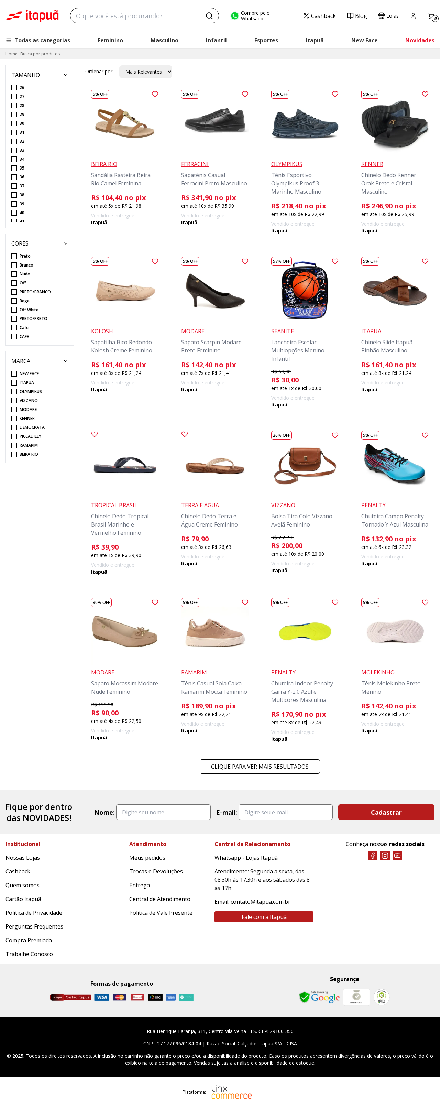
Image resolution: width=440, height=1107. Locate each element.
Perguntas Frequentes (34, 926)
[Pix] (186, 997)
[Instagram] (385, 855)
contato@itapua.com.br (260, 901)
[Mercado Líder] (356, 997)
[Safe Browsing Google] (319, 997)
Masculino (164, 40)
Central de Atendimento (159, 899)
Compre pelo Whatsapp (255, 15)
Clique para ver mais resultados (260, 766)
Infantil (216, 40)
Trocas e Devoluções (156, 871)
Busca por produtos (40, 54)
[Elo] (155, 997)
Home (12, 54)
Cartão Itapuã (23, 899)
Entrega (139, 885)
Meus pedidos (147, 857)
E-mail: (226, 812)
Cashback (323, 16)
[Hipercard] (137, 997)
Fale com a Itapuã (264, 917)
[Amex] (171, 997)
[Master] (119, 997)
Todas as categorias (42, 40)
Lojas (392, 15)
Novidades (419, 40)
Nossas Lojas (23, 857)
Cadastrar (386, 812)
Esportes (266, 40)
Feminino (110, 40)
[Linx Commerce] (231, 1092)
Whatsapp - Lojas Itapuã (246, 857)
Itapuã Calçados (32, 16)
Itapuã (315, 40)
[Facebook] (372, 855)
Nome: (104, 812)
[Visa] (101, 997)
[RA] (381, 997)
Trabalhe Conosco (29, 954)
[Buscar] (209, 16)
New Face (364, 40)
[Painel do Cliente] (413, 15)
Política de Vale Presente (160, 912)
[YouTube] (397, 855)
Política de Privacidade (34, 912)
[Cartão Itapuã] (70, 997)
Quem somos (23, 885)
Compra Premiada (29, 940)
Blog (361, 16)
